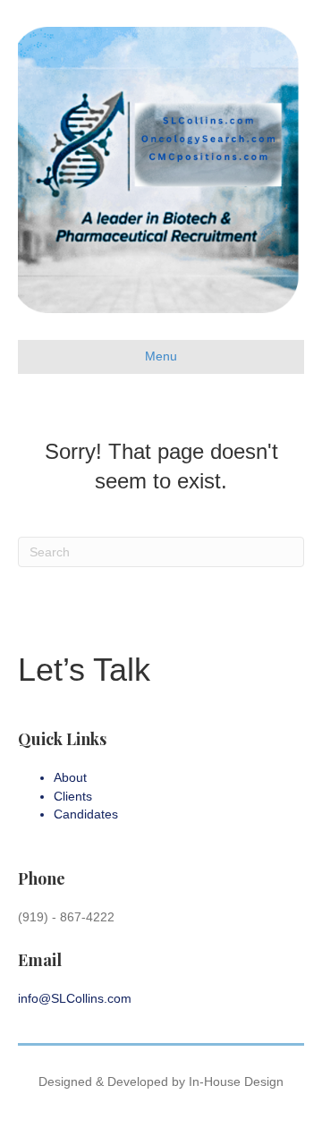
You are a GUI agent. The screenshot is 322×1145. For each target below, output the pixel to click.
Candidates (86, 814)
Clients (73, 796)
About (70, 777)
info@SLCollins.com (74, 998)
